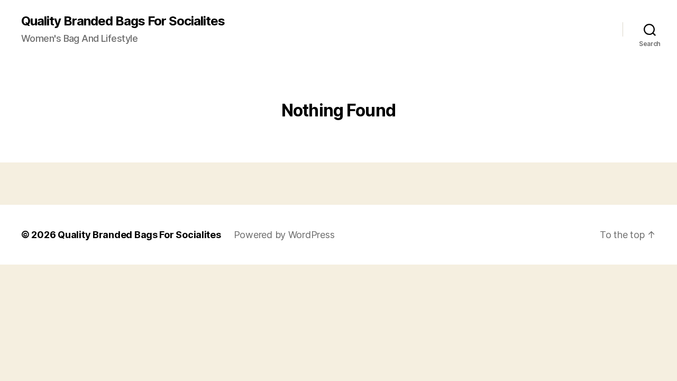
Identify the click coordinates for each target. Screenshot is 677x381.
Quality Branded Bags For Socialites (123, 21)
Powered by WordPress (284, 234)
